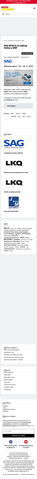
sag (19, 116)
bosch (18, 113)
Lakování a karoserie (10, 384)
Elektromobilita (8, 380)
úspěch (6, 251)
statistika (11, 247)
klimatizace (7, 235)
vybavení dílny (9, 249)
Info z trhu (7, 382)
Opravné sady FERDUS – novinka (13, 359)
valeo (29, 116)
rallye (22, 241)
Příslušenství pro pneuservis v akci (16, 172)
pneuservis (16, 241)
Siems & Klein (20, 245)
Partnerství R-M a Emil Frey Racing (14, 357)
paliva (30, 239)
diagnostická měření (27, 228)
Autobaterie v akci (9, 352)
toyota (27, 247)
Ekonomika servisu (9, 377)
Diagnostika (7, 375)
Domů (5, 40)
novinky (8, 239)
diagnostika (9, 232)
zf (30, 249)
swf (23, 116)
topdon (22, 247)
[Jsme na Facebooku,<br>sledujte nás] (10, 441)
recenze (27, 241)
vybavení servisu (19, 249)
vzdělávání (27, 249)
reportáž (7, 243)
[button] (34, 8)
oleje (27, 239)
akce (12, 113)
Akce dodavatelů (27, 53)
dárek (24, 113)
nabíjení (27, 237)
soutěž (6, 247)
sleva (26, 245)
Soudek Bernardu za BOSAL (13, 153)
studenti (16, 247)
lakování (14, 235)
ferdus (18, 234)
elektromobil (23, 232)
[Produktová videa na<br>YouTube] (26, 441)
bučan (19, 228)
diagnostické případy (22, 230)
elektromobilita (9, 234)
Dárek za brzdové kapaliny (11, 350)
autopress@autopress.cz (22, 471)
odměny (13, 116)
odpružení (23, 239)
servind (23, 243)
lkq (22, 237)
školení (11, 250)
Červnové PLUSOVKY (11, 211)
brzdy (15, 228)
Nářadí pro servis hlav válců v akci (13, 355)
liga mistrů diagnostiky (11, 237)
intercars (26, 234)
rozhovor (13, 243)
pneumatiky (8, 241)
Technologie (7, 389)
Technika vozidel (9, 387)
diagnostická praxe (10, 230)
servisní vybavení (10, 245)
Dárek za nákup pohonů (12, 192)
